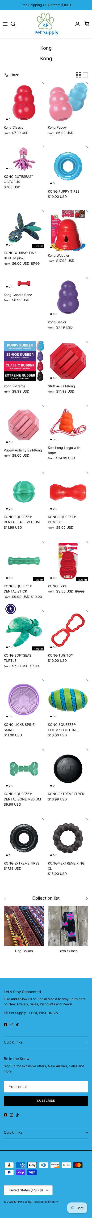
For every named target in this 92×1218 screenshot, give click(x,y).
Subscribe (46, 1100)
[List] (85, 75)
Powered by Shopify (45, 1201)
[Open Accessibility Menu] (10, 609)
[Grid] (78, 75)
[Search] (15, 24)
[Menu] (5, 24)
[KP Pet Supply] (46, 24)
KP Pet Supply (22, 1201)
